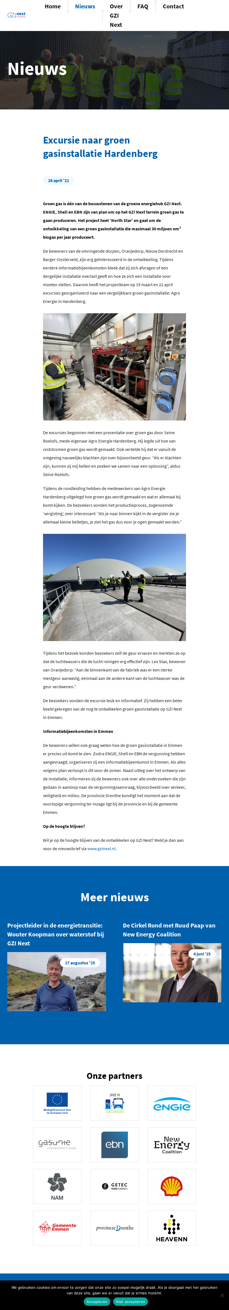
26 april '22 (58, 180)
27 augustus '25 (80, 962)
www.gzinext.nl (101, 848)
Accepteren (97, 1301)
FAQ (142, 6)
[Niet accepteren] (222, 1295)
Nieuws (85, 6)
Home (53, 6)
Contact (173, 6)
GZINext (16, 15)
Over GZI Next (116, 15)
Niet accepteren (130, 1301)
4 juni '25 (202, 954)
